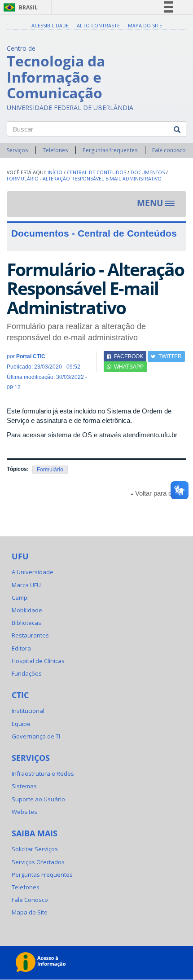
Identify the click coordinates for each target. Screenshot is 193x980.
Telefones (55, 150)
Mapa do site (145, 25)
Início (55, 172)
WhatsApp (129, 367)
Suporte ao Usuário (38, 799)
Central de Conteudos (96, 172)
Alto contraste (98, 25)
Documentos (148, 172)
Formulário (50, 469)
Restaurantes (30, 635)
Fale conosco (169, 150)
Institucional (28, 711)
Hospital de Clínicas (38, 661)
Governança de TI (36, 736)
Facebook (128, 356)
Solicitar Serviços (35, 849)
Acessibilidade (50, 25)
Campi (20, 597)
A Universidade (32, 572)
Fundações (27, 673)
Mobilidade (27, 610)
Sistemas (24, 786)
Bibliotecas (26, 623)
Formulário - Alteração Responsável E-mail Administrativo (84, 179)
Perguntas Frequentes (42, 874)
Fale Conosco (30, 900)
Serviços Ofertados (38, 862)
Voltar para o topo (159, 493)
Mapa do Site (30, 912)
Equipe (21, 724)
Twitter (170, 356)
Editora (21, 648)
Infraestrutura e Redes (43, 773)
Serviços (17, 150)
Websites (24, 812)
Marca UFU (26, 585)
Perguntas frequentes (110, 150)
